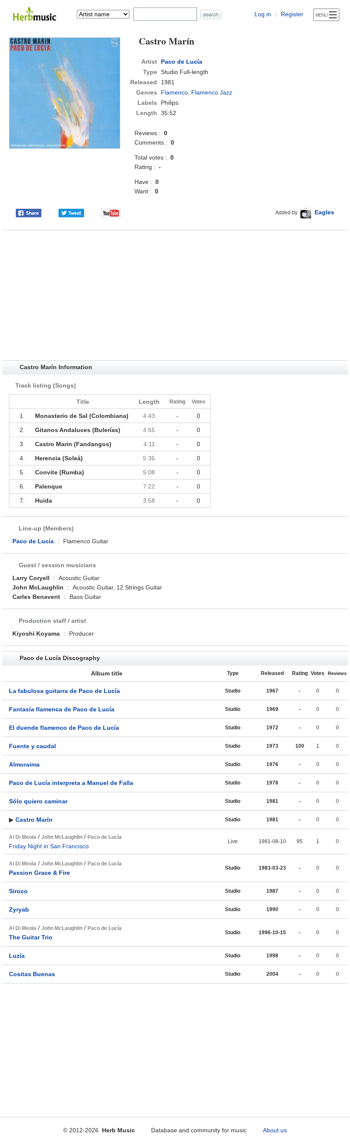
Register (292, 14)
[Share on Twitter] (71, 212)
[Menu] (326, 15)
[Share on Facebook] (28, 212)
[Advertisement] (175, 295)
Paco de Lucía (181, 61)
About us (275, 1130)
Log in (262, 14)
